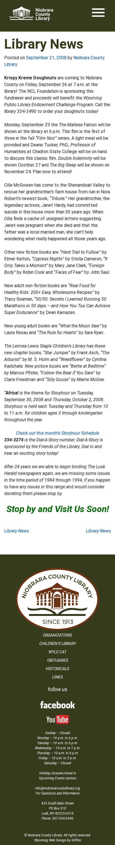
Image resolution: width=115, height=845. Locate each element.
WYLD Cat (57, 652)
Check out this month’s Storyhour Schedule (57, 433)
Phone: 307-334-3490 (57, 818)
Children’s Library (57, 643)
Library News (16, 531)
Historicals (57, 669)
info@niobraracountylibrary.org (57, 788)
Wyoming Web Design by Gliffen (57, 840)
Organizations (57, 635)
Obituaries (57, 660)
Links (57, 677)
